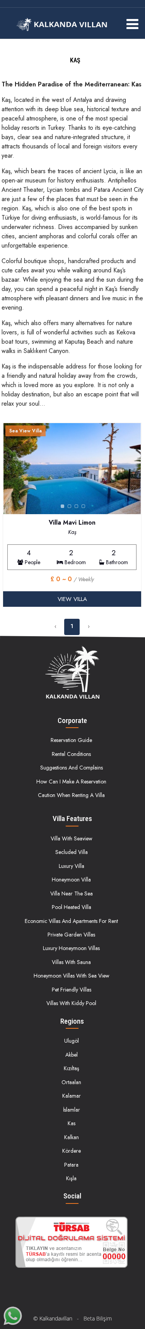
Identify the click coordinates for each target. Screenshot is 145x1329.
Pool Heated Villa (71, 907)
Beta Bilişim (98, 1318)
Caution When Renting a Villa (71, 795)
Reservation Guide (71, 740)
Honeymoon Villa (71, 879)
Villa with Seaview (71, 838)
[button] (134, 469)
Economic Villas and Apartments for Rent (71, 921)
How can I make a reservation (71, 781)
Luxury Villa (71, 866)
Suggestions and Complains (71, 767)
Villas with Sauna (71, 962)
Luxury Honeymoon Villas (71, 948)
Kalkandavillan (55, 1318)
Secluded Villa (71, 852)
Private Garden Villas (71, 934)
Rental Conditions (71, 754)
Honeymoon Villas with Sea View (71, 976)
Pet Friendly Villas (71, 989)
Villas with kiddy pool (71, 1003)
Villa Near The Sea (71, 893)
